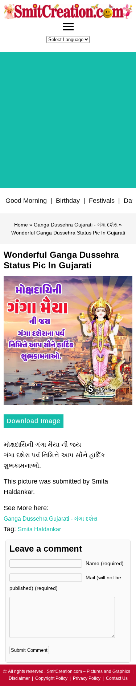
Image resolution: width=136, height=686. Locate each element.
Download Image (34, 421)
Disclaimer (19, 678)
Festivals (102, 200)
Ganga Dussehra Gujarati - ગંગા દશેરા (76, 225)
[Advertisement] (68, 120)
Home (21, 225)
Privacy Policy (86, 678)
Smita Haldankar (39, 529)
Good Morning (26, 200)
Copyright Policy (51, 678)
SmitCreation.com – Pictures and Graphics (88, 671)
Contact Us (117, 678)
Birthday (68, 200)
